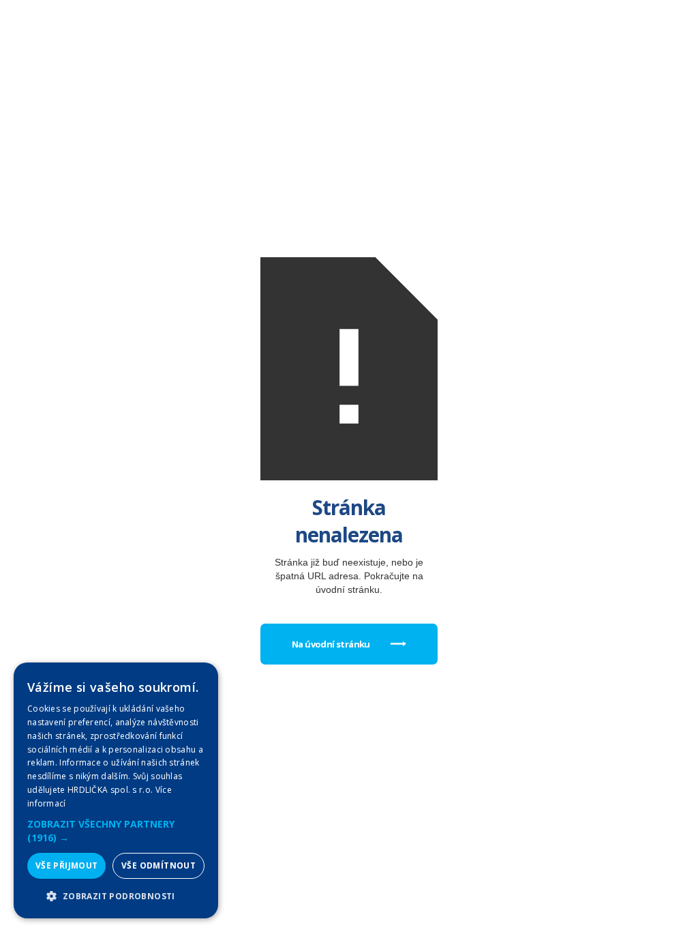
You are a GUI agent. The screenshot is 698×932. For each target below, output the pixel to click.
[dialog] (116, 790)
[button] (115, 831)
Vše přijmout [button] (66, 865)
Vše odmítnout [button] (158, 865)
